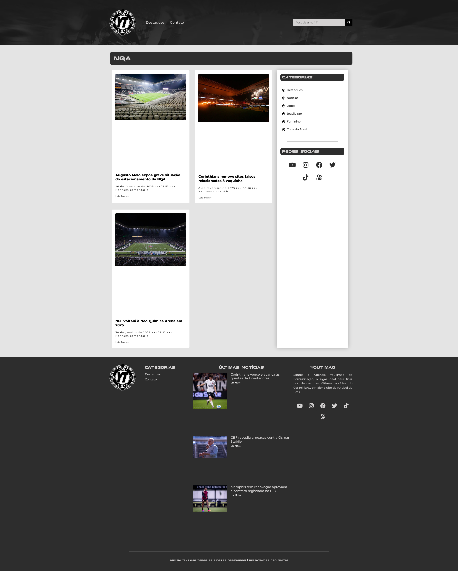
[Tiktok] (305, 177)
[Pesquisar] (348, 22)
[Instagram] (305, 165)
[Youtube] (292, 165)
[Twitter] (332, 165)
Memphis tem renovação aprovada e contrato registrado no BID (259, 489)
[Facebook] (319, 165)
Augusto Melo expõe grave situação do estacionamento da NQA (147, 177)
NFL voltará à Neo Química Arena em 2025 (148, 323)
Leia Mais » (122, 196)
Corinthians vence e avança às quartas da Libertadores (255, 376)
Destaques (155, 22)
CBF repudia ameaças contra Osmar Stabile (260, 439)
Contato (177, 22)
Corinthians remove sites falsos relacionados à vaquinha (226, 178)
